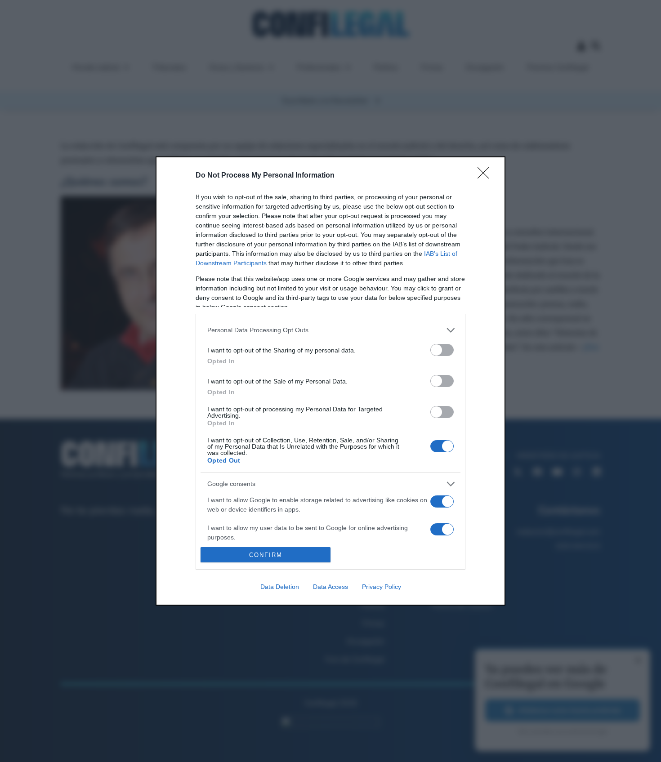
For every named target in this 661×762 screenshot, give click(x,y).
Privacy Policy (381, 586)
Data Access (330, 586)
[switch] (442, 350)
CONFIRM (265, 555)
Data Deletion (279, 586)
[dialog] (330, 381)
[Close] (486, 175)
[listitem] (330, 330)
